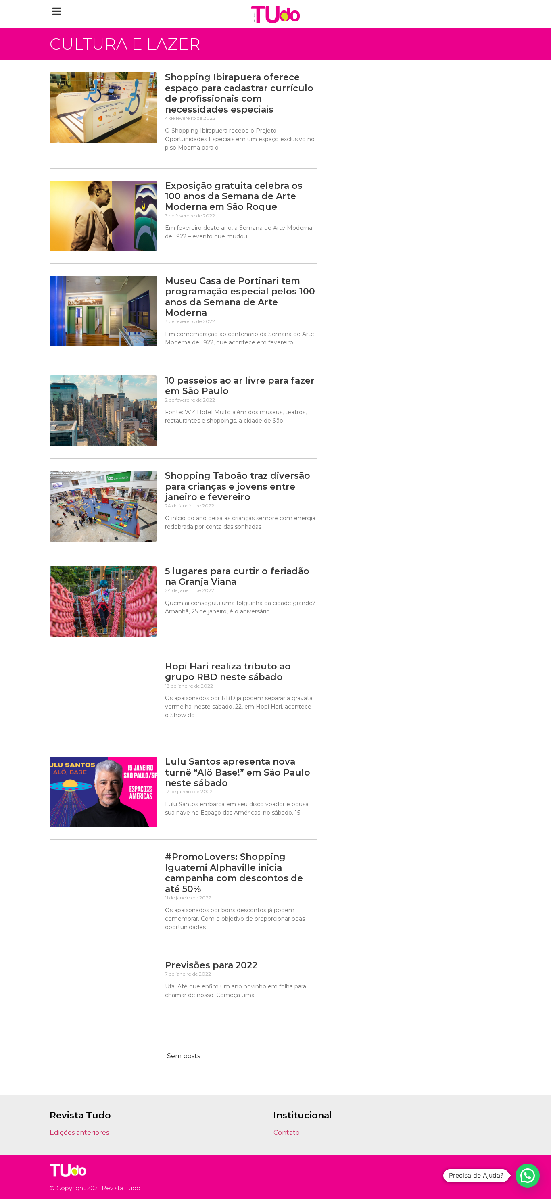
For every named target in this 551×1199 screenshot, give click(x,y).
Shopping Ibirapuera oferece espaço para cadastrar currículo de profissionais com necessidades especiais (239, 93)
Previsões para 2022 (211, 965)
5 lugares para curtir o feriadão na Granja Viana (237, 576)
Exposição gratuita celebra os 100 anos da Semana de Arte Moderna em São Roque (234, 196)
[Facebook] (485, 1177)
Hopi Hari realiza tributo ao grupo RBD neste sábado (228, 671)
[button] (57, 11)
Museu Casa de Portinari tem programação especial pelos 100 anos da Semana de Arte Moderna (240, 296)
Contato (286, 1132)
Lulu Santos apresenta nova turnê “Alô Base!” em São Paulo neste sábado (237, 772)
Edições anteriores (79, 1132)
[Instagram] (473, 1177)
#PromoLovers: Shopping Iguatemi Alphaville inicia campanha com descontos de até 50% (234, 872)
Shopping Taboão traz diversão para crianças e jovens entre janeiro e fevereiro (237, 486)
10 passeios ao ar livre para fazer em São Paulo (240, 385)
